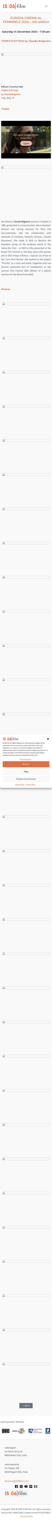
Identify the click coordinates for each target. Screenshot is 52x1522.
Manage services (25, 759)
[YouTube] (26, 1486)
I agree (26, 143)
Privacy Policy (20, 784)
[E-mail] (35, 1486)
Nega (26, 771)
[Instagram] (21, 1486)
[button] (48, 738)
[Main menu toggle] (46, 6)
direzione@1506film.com (16, 1481)
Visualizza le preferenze (26, 779)
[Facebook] (16, 1486)
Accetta (26, 764)
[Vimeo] (30, 1486)
